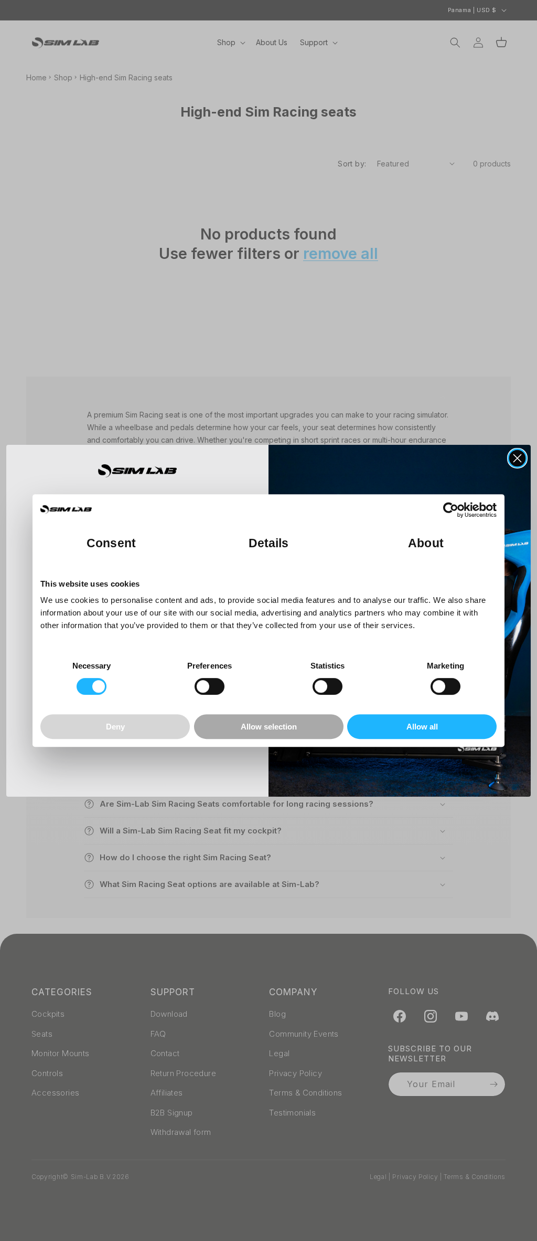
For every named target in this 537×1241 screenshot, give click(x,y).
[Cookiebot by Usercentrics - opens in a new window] (451, 510)
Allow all (422, 726)
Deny (115, 726)
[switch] (209, 686)
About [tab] (426, 543)
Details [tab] (269, 543)
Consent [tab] (111, 543)
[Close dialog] (517, 458)
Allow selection (269, 726)
